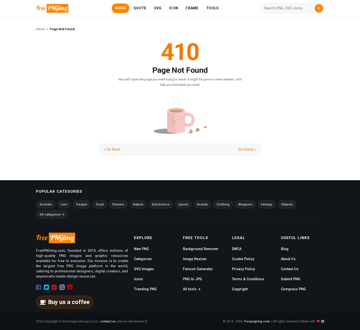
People (81, 204)
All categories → (52, 214)
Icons (138, 279)
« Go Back (112, 149)
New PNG (141, 249)
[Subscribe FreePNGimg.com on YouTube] (69, 287)
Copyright (240, 289)
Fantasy (266, 204)
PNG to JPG (192, 279)
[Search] (319, 8)
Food (100, 204)
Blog (284, 249)
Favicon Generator (198, 269)
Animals (45, 204)
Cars (63, 204)
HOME (120, 8)
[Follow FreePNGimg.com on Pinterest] (54, 287)
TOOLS (212, 8)
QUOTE (139, 8)
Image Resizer (195, 259)
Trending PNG (145, 289)
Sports (183, 204)
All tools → (192, 289)
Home (40, 29)
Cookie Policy (243, 259)
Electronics (160, 204)
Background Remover (200, 249)
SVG (158, 8)
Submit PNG (290, 279)
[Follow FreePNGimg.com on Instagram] (62, 287)
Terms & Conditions (248, 279)
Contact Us (290, 269)
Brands (202, 204)
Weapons (245, 204)
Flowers (118, 204)
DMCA (236, 249)
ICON (173, 8)
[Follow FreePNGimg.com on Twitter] (46, 287)
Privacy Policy (243, 269)
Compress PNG (293, 289)
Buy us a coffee (69, 302)
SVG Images (144, 269)
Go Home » (247, 149)
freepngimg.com (257, 321)
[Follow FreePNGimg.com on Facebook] (38, 287)
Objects (287, 204)
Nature (138, 204)
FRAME (192, 8)
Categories (143, 259)
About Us (288, 259)
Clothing (222, 204)
